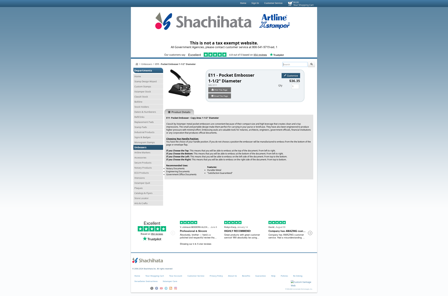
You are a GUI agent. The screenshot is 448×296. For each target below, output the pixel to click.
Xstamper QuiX (142, 182)
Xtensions (139, 177)
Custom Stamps (142, 86)
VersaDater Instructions (146, 281)
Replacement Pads (144, 122)
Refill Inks (139, 117)
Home (243, 3)
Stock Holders (141, 106)
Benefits (246, 275)
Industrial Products (144, 132)
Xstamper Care (170, 281)
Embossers (146, 64)
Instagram (175, 288)
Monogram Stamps (144, 142)
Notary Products (143, 167)
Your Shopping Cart (303, 4)
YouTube (161, 288)
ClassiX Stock (141, 96)
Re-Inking (297, 275)
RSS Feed (170, 288)
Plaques (138, 188)
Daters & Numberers (145, 111)
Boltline (138, 101)
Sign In (255, 3)
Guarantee (260, 275)
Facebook (156, 288)
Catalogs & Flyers (143, 193)
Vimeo (165, 288)
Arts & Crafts (141, 203)
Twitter (151, 288)
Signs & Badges (142, 137)
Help (273, 275)
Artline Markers (142, 152)
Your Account (175, 275)
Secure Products (142, 162)
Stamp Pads (140, 127)
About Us (232, 275)
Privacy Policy (216, 275)
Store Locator (141, 198)
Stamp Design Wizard (145, 81)
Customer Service (273, 3)
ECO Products (141, 172)
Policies (284, 275)
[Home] (136, 64)
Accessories (140, 157)
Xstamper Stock (142, 91)
